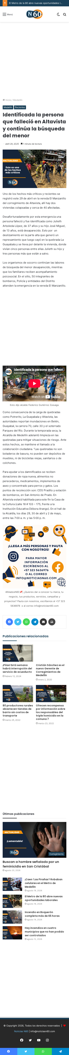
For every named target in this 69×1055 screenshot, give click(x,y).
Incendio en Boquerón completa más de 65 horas (42, 914)
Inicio (8, 100)
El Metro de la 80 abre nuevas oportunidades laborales (44, 898)
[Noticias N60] (34, 14)
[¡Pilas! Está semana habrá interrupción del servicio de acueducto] (18, 653)
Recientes (20, 107)
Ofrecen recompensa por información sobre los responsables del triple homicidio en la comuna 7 (50, 712)
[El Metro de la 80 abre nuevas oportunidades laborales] (12, 901)
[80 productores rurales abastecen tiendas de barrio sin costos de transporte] (18, 693)
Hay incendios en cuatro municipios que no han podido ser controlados (44, 931)
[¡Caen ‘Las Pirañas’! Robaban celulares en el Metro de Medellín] (12, 884)
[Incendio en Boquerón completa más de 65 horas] (12, 917)
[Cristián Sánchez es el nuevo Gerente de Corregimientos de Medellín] (51, 653)
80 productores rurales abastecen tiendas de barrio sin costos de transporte (18, 710)
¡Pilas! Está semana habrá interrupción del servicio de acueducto (17, 668)
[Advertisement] (34, 60)
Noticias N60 (21, 1031)
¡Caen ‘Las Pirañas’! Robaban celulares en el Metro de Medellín (43, 883)
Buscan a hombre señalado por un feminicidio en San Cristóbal (31, 864)
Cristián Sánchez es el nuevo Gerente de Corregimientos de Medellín (50, 670)
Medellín (17, 100)
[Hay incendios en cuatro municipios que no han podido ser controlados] (12, 932)
